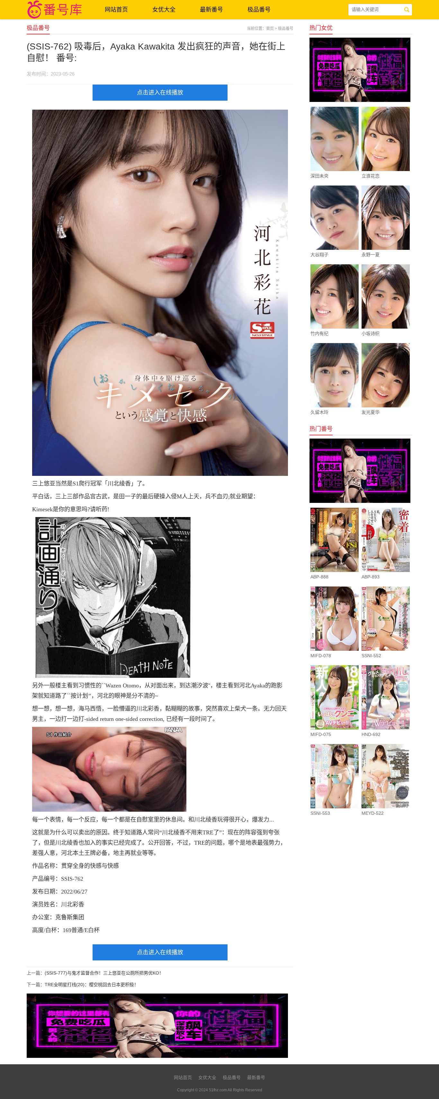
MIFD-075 (320, 734)
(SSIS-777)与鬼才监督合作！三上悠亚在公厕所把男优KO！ (104, 973)
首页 (270, 28)
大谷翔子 (319, 254)
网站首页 (116, 9)
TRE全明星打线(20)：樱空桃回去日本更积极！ (92, 984)
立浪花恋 (371, 175)
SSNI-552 (371, 655)
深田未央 (319, 175)
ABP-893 (371, 576)
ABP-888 (319, 576)
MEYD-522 (373, 813)
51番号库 (56, 9)
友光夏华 (371, 412)
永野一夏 (371, 254)
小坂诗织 (371, 333)
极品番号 (259, 9)
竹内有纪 (319, 333)
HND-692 (371, 734)
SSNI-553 (320, 813)
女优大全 (163, 9)
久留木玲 (319, 412)
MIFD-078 (320, 655)
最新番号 (211, 9)
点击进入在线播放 (160, 92)
